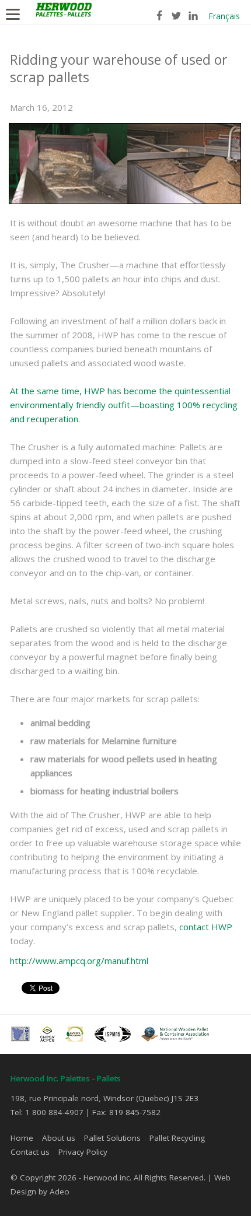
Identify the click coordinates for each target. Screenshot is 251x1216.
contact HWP (205, 927)
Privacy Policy (82, 1152)
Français (224, 16)
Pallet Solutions (112, 1138)
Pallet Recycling (177, 1138)
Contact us (30, 1152)
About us (58, 1138)
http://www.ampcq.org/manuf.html (79, 960)
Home (22, 1138)
